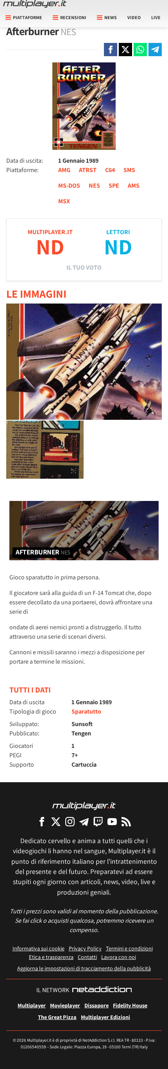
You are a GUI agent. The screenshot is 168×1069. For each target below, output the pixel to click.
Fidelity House (130, 1005)
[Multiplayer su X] (56, 821)
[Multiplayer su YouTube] (112, 821)
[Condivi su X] (125, 49)
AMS (133, 185)
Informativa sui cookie (38, 948)
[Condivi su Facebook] (110, 49)
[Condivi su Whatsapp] (140, 49)
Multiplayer (32, 1005)
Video (134, 17)
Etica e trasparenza (51, 957)
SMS (129, 170)
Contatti (87, 957)
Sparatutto (86, 711)
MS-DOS (69, 185)
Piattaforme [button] (27, 17)
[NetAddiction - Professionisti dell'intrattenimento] (102, 990)
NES (94, 185)
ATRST (88, 170)
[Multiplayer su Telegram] (84, 821)
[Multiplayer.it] (34, 4)
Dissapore (96, 1005)
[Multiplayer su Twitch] (98, 821)
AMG (64, 170)
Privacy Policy (85, 948)
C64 (110, 170)
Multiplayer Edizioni (105, 1017)
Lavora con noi (118, 957)
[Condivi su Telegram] (155, 49)
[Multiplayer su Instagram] (70, 821)
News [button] (110, 17)
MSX (64, 201)
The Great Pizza (57, 1017)
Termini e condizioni (129, 948)
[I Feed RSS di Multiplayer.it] (126, 821)
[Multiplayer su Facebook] (41, 821)
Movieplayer (65, 1005)
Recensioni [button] (73, 17)
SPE (114, 185)
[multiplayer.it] (84, 805)
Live (156, 17)
